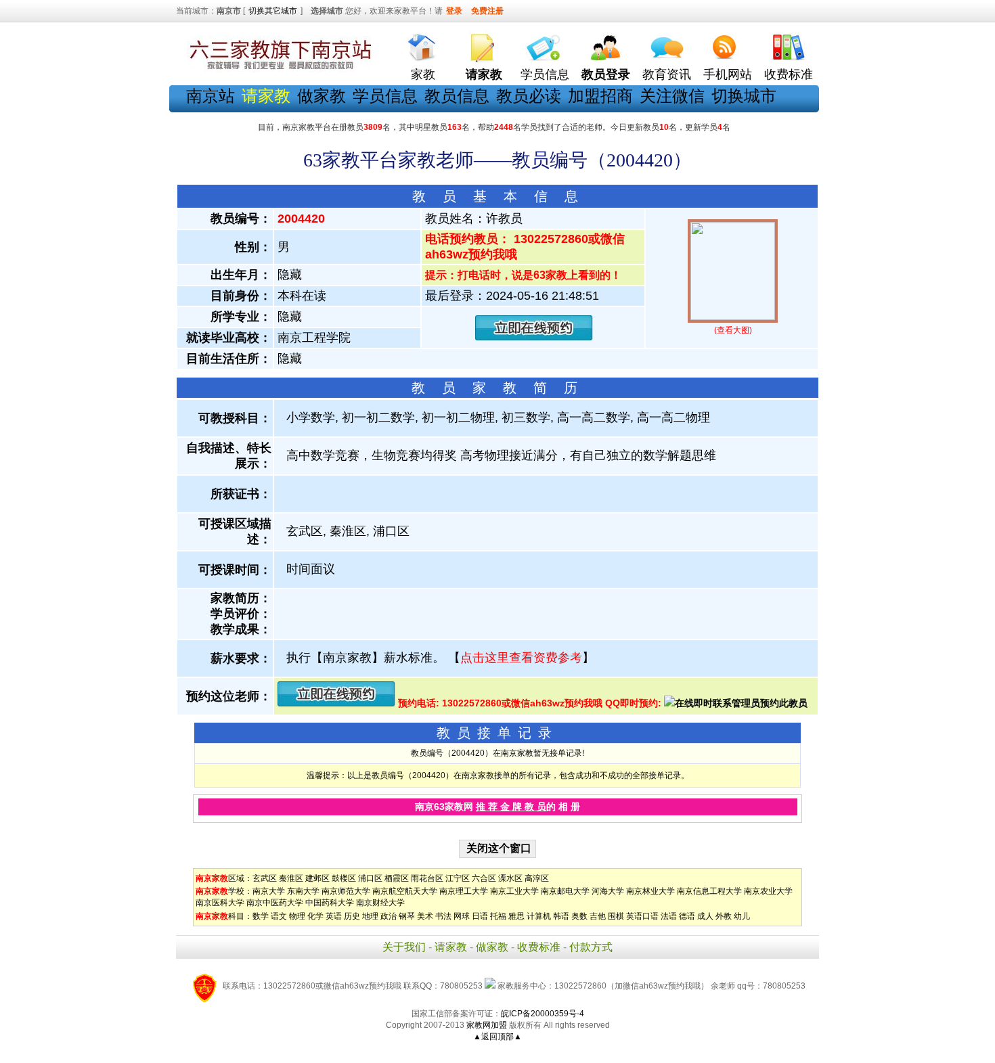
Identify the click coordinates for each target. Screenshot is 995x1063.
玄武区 (264, 878)
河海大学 (608, 891)
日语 (480, 916)
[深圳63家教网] (277, 69)
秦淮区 (291, 878)
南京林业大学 (650, 891)
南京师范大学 (346, 891)
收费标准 (788, 74)
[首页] (423, 44)
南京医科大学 (220, 902)
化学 (315, 916)
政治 (388, 916)
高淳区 (537, 878)
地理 (370, 916)
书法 (443, 916)
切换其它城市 (272, 11)
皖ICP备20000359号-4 (542, 1013)
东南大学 (303, 891)
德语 (687, 916)
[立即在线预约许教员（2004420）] (534, 337)
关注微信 (672, 96)
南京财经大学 (380, 902)
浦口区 (370, 878)
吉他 (598, 916)
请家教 (451, 947)
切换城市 (743, 96)
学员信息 (545, 74)
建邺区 (317, 878)
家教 (423, 74)
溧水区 (510, 878)
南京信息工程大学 (709, 891)
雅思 (516, 916)
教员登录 (605, 74)
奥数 (579, 916)
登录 (454, 11)
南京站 (210, 96)
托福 (498, 916)
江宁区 (457, 878)
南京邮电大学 (565, 891)
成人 (705, 916)
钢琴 (407, 916)
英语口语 (642, 916)
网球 (462, 916)
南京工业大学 (514, 891)
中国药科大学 (329, 902)
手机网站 (727, 74)
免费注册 (487, 11)
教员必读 (528, 96)
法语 (669, 916)
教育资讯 (666, 74)
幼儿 (742, 916)
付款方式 (591, 947)
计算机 (539, 916)
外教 (723, 916)
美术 (425, 916)
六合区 (484, 878)
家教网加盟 (486, 1025)
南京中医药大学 (274, 902)
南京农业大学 (768, 891)
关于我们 (404, 947)
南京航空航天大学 (404, 891)
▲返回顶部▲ (497, 1036)
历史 (352, 916)
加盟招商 (600, 96)
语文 (279, 916)
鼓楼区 (344, 878)
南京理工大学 (463, 891)
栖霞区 (396, 878)
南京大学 (268, 891)
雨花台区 (427, 878)
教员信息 (456, 96)
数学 (260, 916)
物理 (297, 916)
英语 (334, 916)
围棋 (616, 916)
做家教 (321, 96)
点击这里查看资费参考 (521, 657)
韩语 (561, 916)
